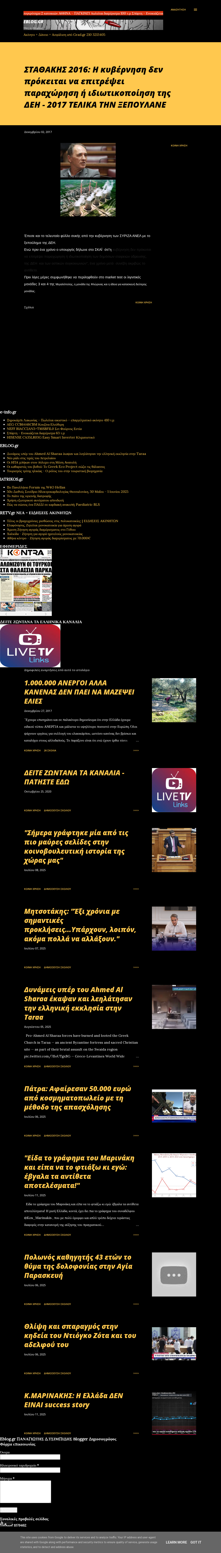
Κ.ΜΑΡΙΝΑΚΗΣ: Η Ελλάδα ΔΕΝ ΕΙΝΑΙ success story (73, 1400)
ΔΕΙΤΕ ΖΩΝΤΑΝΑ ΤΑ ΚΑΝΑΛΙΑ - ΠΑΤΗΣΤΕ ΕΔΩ (74, 777)
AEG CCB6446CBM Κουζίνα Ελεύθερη (35, 424)
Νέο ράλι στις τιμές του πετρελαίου (31, 458)
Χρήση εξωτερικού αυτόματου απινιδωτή (35, 500)
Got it (195, 1542)
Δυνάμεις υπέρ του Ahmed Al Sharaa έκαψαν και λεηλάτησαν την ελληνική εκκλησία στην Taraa (76, 453)
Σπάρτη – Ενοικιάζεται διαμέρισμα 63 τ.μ (36, 433)
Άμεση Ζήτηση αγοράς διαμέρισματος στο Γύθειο (41, 529)
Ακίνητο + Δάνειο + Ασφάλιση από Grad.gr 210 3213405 (64, 34)
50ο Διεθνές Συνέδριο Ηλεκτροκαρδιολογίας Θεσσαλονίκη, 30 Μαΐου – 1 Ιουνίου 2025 (67, 491)
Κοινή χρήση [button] (179, 145)
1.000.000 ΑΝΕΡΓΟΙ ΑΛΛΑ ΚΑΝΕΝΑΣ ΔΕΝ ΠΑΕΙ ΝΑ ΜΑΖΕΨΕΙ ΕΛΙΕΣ (79, 692)
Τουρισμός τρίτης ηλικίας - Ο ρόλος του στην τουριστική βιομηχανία (54, 471)
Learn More (176, 1542)
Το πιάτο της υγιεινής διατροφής (29, 496)
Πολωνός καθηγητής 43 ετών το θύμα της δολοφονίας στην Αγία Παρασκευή (78, 1266)
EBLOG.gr (33, 21)
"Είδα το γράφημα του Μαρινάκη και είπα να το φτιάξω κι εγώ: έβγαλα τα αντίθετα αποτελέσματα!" (79, 1171)
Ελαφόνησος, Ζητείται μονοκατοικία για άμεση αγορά (44, 525)
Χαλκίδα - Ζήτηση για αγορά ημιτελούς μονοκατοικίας (45, 534)
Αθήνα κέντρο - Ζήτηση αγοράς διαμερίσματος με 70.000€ (49, 538)
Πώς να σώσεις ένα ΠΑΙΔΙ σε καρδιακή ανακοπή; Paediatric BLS (53, 504)
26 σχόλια (50, 750)
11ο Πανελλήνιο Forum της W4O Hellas (36, 487)
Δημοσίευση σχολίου (57, 810)
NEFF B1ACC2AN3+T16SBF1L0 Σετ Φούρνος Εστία (44, 428)
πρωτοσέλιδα (21, 618)
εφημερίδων (33, 618)
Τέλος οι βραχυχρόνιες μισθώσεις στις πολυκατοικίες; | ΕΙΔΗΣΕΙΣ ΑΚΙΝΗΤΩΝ (62, 521)
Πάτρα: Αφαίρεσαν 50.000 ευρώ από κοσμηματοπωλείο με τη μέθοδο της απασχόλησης (77, 1098)
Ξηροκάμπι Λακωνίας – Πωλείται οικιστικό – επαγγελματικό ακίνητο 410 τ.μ (60, 420)
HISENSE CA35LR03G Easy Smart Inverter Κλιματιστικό (51, 437)
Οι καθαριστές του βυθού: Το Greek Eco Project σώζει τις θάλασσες (56, 466)
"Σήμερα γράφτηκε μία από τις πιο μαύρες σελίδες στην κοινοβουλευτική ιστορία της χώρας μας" (76, 846)
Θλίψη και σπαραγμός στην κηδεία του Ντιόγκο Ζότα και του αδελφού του (80, 1335)
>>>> (136, 750)
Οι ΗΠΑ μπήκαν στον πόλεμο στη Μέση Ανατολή (41, 462)
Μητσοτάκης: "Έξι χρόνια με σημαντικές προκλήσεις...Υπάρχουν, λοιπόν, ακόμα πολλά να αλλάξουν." (80, 924)
